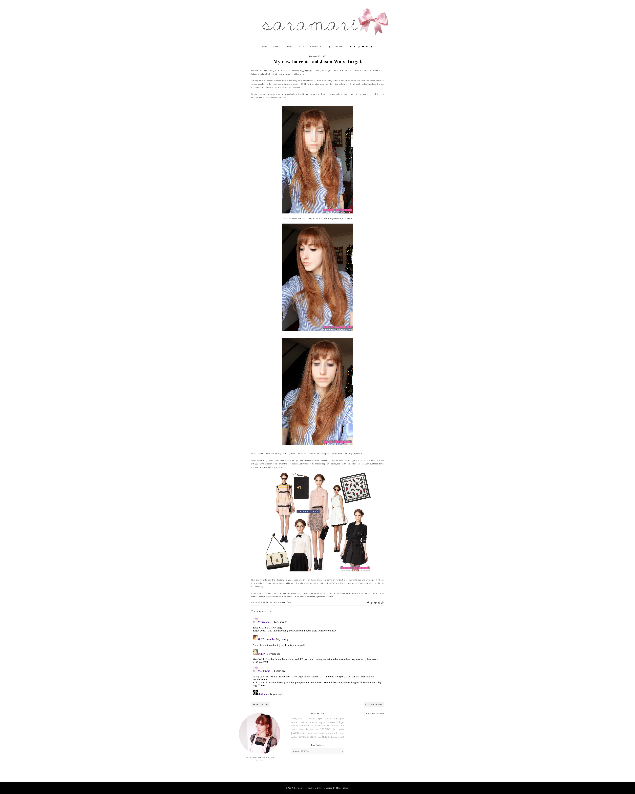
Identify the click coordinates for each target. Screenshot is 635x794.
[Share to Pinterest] (375, 602)
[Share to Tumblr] (379, 602)
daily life (267, 602)
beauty (294, 725)
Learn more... (259, 760)
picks (341, 733)
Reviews (314, 46)
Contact (289, 46)
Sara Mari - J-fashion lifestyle (309, 788)
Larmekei (331, 722)
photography (332, 732)
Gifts (302, 46)
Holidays (311, 718)
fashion (277, 602)
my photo (286, 602)
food (335, 729)
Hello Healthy (302, 719)
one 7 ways (320, 733)
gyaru (295, 733)
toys (319, 737)
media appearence (307, 733)
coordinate (327, 725)
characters (304, 725)
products (294, 737)
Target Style (316, 580)
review (302, 736)
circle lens (316, 725)
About (276, 46)
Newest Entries (260, 704)
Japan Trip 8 (318, 722)
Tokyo (340, 722)
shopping (312, 736)
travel (326, 736)
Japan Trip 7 (305, 722)
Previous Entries (373, 704)
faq (328, 46)
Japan (320, 718)
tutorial (334, 737)
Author (264, 46)
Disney (294, 718)
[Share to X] (371, 602)
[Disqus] (317, 657)
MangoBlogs (342, 788)
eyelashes (314, 729)
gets (341, 729)
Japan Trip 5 (331, 718)
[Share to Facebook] (368, 602)
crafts (336, 725)
